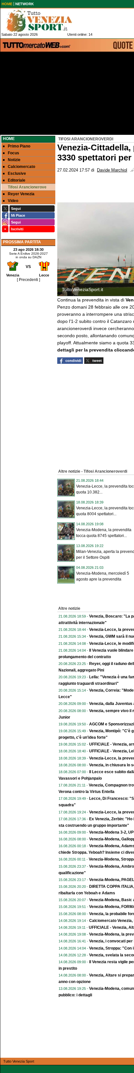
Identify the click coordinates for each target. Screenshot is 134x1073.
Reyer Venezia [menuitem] (21, 194)
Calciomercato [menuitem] (21, 166)
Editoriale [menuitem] (16, 180)
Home (9, 138)
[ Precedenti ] (28, 279)
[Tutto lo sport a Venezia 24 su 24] (44, 20)
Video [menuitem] (13, 200)
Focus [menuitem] (13, 153)
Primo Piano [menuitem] (19, 146)
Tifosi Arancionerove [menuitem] (27, 187)
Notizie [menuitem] (14, 160)
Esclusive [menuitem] (17, 173)
